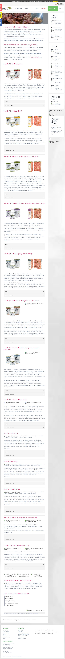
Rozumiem (55, 1)
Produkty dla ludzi (21, 637)
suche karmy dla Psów (10, 576)
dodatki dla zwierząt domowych (12, 601)
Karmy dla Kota (20, 631)
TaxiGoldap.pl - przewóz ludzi (8, 647)
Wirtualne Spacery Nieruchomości (8, 643)
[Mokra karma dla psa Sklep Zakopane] (36, 610)
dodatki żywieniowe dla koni (11, 603)
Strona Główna (5, 630)
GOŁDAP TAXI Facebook (7, 652)
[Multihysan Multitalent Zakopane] (56, 142)
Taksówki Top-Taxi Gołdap (7, 648)
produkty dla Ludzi (9, 605)
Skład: (6, 101)
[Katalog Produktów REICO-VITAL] (56, 111)
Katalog (36, 8)
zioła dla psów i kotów (10, 600)
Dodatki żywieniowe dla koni (23, 635)
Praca (8, 632)
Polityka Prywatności (6, 635)
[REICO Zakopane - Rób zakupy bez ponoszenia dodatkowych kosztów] (19, 620)
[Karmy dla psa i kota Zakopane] (7, 9)
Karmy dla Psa (20, 630)
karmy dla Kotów (9, 598)
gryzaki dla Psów (38, 576)
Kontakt (61, 8)
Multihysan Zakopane (22, 638)
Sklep (4, 638)
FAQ (5, 632)
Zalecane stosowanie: (9, 105)
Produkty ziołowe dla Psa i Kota (23, 632)
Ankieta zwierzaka (6, 631)
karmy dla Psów (9, 596)
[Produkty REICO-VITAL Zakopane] (56, 115)
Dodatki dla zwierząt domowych (23, 634)
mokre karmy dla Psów (24, 576)
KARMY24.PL (9, 656)
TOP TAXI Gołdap (6, 651)
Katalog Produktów (6, 637)
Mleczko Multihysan (6, 644)
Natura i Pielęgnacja (6, 645)
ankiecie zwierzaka (35, 57)
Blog (4, 632)
